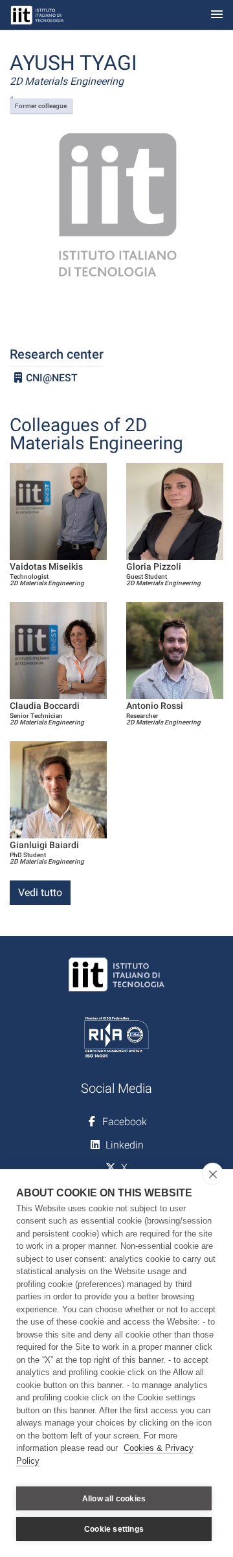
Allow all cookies (114, 1498)
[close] (212, 1174)
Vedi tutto (40, 892)
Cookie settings (114, 1529)
